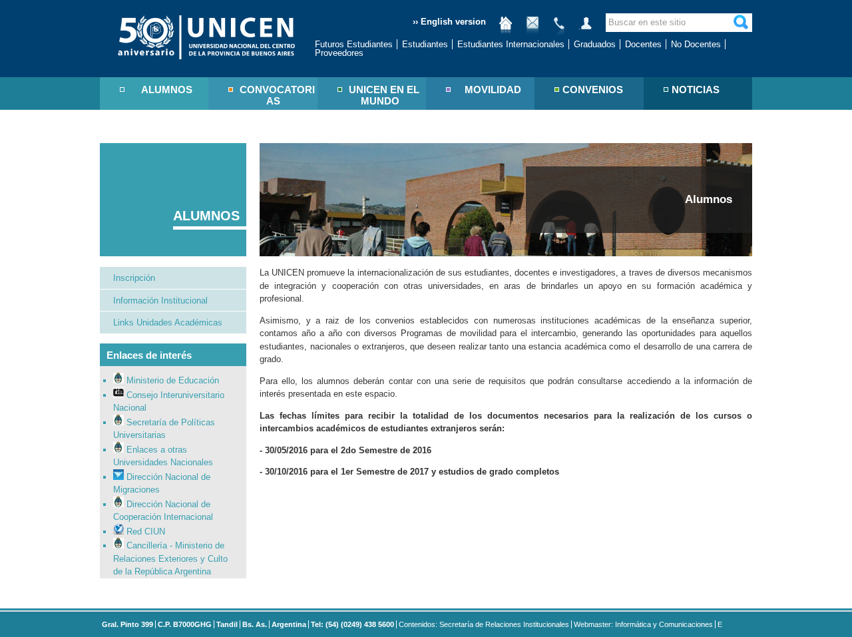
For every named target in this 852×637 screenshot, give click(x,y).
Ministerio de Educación (171, 380)
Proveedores (339, 53)
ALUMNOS (166, 89)
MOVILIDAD (493, 89)
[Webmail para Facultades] (532, 28)
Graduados (595, 44)
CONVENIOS (592, 89)
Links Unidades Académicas (167, 322)
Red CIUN (144, 531)
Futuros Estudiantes (354, 44)
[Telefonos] (559, 28)
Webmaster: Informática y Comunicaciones (643, 624)
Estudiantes (425, 44)
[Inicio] (506, 28)
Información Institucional (160, 301)
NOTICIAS (696, 89)
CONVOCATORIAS (277, 95)
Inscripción (134, 278)
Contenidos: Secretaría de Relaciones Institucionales (484, 624)
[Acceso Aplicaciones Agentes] (585, 28)
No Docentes (696, 44)
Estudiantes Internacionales (510, 44)
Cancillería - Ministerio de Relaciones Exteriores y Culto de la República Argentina (170, 558)
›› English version (449, 22)
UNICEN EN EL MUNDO (384, 95)
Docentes (643, 44)
